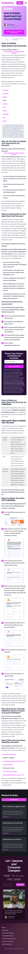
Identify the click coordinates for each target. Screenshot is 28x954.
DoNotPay (8, 3)
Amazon (5, 104)
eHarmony (6, 114)
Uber (4, 107)
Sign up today (20, 884)
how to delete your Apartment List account (14, 52)
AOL (4, 117)
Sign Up (20, 3)
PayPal (5, 97)
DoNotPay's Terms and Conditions (10, 370)
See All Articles (14, 799)
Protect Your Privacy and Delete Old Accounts (14, 32)
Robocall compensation (9, 754)
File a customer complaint (10, 771)
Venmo (5, 110)
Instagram (6, 93)
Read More (5, 816)
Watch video (8, 905)
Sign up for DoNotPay (14, 366)
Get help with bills (8, 764)
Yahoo (5, 121)
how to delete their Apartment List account (14, 153)
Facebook (5, 90)
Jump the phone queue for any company (14, 761)
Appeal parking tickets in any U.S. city (13, 775)
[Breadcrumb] (2, 39)
